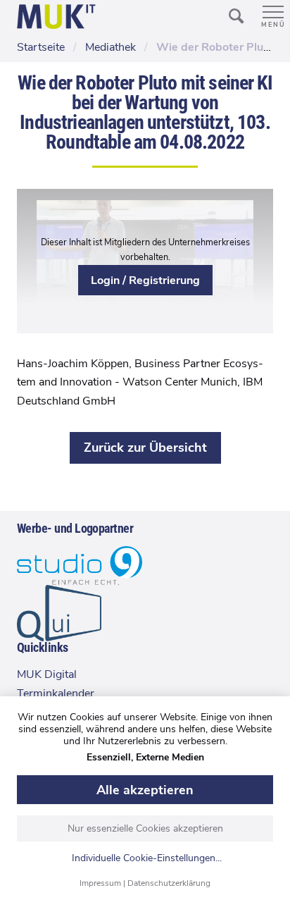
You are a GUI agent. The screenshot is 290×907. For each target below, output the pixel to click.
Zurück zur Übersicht (145, 447)
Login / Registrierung (145, 280)
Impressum (100, 883)
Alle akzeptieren (145, 790)
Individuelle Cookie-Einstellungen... (147, 859)
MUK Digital (47, 674)
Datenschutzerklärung (168, 883)
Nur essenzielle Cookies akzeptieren (145, 828)
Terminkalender (55, 693)
